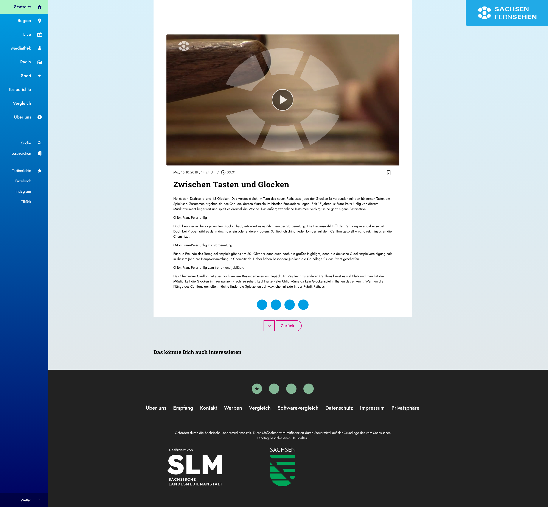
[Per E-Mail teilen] (303, 305)
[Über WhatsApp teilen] (289, 305)
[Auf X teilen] (276, 305)
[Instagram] (291, 389)
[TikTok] (308, 389)
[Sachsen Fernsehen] (507, 13)
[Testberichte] (257, 389)
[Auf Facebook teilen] (262, 305)
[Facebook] (274, 389)
